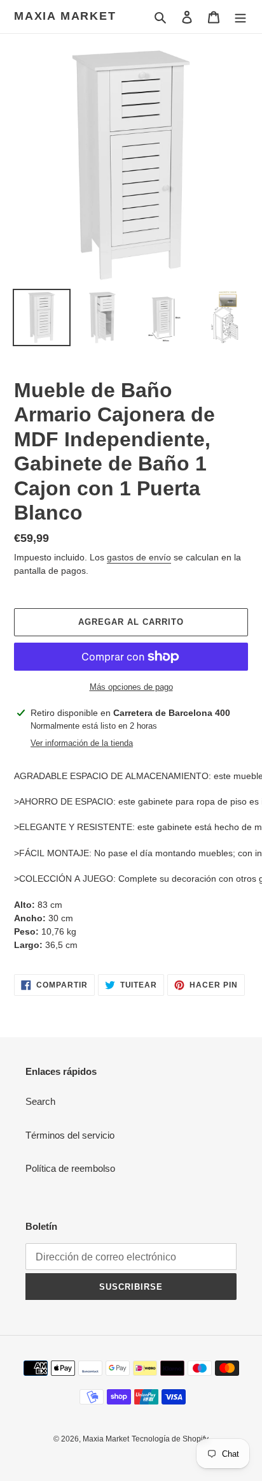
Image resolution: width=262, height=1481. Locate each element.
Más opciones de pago (131, 687)
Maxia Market (65, 16)
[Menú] (240, 17)
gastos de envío (139, 557)
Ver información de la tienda (82, 743)
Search (40, 1101)
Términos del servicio (69, 1135)
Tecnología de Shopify (170, 1438)
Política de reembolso (70, 1168)
